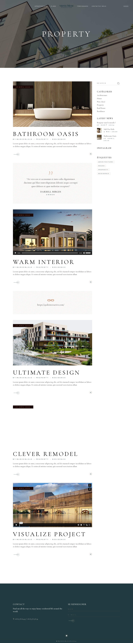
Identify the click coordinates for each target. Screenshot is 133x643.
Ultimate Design (46, 372)
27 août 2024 (106, 125)
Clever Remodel (45, 454)
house (101, 165)
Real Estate (101, 108)
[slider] (88, 252)
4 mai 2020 (111, 131)
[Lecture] (15, 253)
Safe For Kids (109, 129)
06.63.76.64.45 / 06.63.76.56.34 (26, 619)
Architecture (102, 95)
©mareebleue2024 (66, 641)
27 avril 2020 (23, 87)
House (99, 98)
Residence (59, 139)
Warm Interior (44, 262)
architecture (105, 162)
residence (103, 173)
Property (42, 139)
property (103, 169)
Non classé (101, 102)
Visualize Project (49, 534)
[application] (52, 253)
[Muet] (84, 253)
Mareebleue (25, 139)
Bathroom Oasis (46, 134)
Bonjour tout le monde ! (106, 123)
